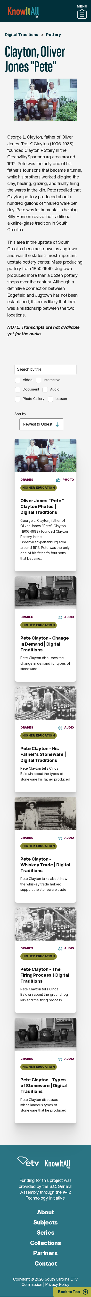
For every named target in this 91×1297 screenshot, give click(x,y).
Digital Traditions (21, 34)
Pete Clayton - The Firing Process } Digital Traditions (44, 975)
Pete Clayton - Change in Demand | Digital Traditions (44, 643)
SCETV (28, 1161)
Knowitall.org (23, 12)
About (45, 1212)
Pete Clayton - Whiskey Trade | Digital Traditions (45, 864)
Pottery (53, 34)
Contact (45, 1263)
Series (45, 1232)
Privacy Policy (57, 1284)
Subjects (45, 1222)
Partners (45, 20)
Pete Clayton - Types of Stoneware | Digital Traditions (43, 1085)
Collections (45, 1242)
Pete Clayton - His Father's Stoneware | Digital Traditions (43, 754)
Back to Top (69, 1291)
